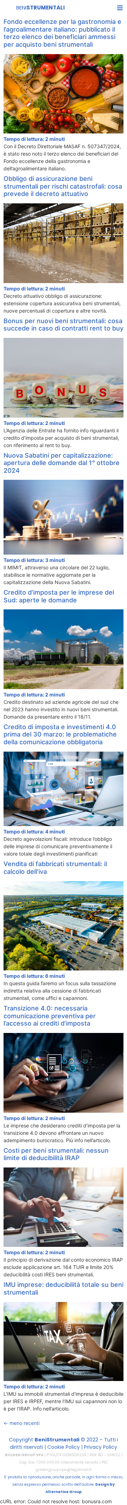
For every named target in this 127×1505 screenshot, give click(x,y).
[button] (120, 7)
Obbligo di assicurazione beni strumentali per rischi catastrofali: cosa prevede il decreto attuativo (63, 186)
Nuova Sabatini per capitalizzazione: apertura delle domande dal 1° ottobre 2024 (62, 463)
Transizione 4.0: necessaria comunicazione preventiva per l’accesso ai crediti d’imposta (50, 1016)
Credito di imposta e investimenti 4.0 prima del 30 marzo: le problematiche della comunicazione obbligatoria (60, 734)
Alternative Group (64, 1491)
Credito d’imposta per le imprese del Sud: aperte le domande (59, 596)
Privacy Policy (100, 1447)
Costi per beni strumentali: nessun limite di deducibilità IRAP (56, 1154)
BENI (40, 7)
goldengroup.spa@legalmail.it (64, 1469)
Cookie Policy (63, 1447)
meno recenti (22, 1423)
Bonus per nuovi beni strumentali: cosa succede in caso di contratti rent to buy (63, 324)
